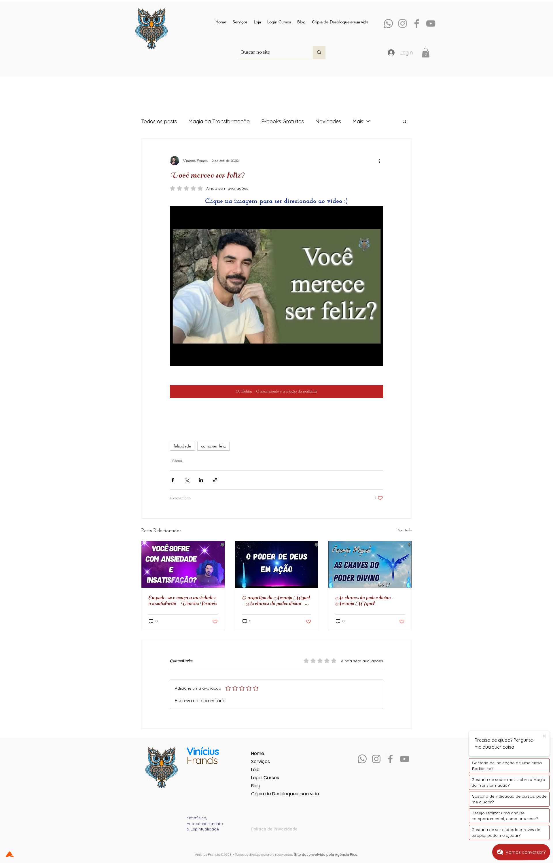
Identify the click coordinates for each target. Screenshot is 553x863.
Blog (255, 785)
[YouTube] (430, 23)
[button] (426, 52)
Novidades (328, 121)
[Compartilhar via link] (215, 480)
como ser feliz (213, 446)
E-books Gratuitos (282, 121)
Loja (255, 769)
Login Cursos (265, 777)
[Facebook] (416, 23)
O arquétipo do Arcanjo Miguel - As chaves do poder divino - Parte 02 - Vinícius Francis (276, 600)
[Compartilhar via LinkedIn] (201, 480)
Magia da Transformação (219, 121)
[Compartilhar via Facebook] (172, 480)
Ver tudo (404, 530)
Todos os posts (159, 121)
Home (257, 753)
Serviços (260, 761)
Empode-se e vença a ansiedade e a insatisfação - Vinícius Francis (182, 600)
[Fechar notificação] (544, 736)
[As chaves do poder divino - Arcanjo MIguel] (370, 564)
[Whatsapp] (388, 23)
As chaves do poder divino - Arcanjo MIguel (364, 600)
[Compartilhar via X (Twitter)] (187, 480)
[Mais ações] (379, 160)
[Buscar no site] (319, 52)
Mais (358, 121)
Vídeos (176, 460)
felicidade (182, 446)
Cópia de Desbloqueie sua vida (271, 793)
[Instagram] (402, 23)
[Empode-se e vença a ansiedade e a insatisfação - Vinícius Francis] (183, 564)
